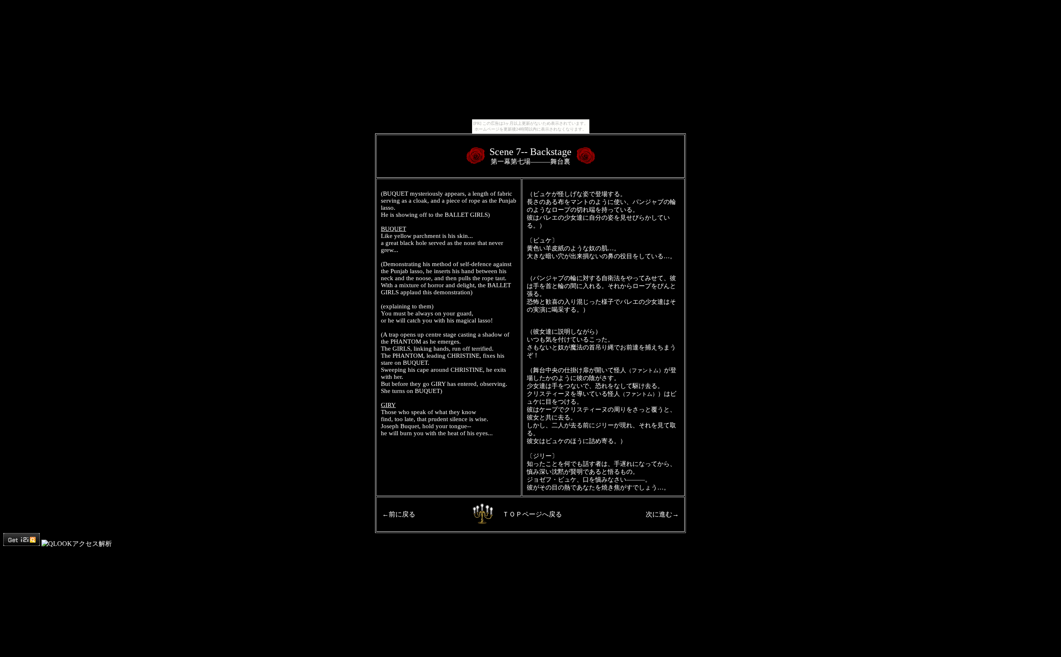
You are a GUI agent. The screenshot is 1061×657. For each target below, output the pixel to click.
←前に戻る (398, 514)
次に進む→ (662, 514)
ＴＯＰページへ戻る (532, 514)
